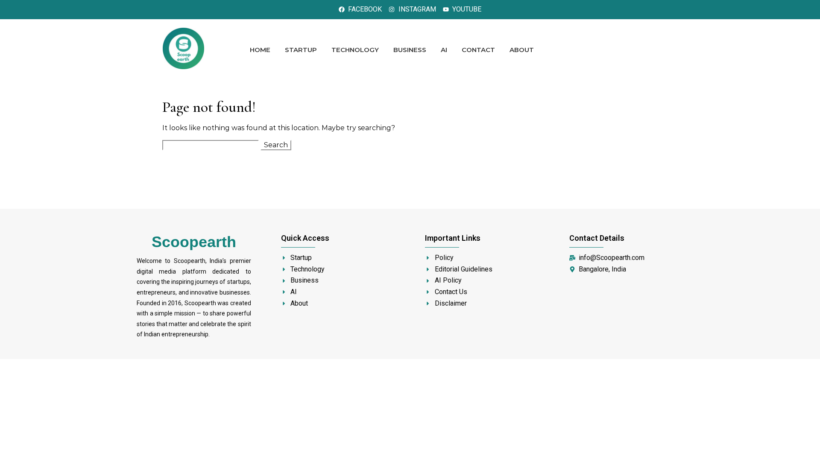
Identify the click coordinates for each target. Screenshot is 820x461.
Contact (478, 50)
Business (409, 50)
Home (260, 50)
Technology (355, 50)
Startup (301, 50)
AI (444, 50)
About (522, 50)
